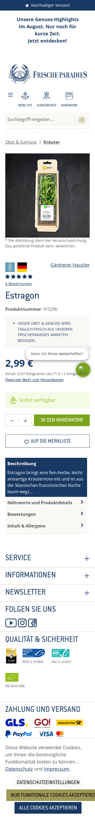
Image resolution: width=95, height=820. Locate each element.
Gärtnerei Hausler (70, 265)
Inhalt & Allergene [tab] (26, 526)
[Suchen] (82, 119)
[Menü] (10, 95)
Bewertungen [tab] (21, 514)
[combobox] (39, 119)
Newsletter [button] (25, 593)
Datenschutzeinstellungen (48, 783)
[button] (83, 370)
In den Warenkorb (62, 420)
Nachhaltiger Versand (49, 5)
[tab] (46, 477)
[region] (47, 205)
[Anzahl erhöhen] (25, 420)
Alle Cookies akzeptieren (48, 808)
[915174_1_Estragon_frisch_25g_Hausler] (47, 195)
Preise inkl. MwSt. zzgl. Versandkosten (34, 380)
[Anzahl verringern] (11, 420)
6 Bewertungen (18, 283)
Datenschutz (19, 769)
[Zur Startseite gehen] (47, 74)
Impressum (56, 769)
